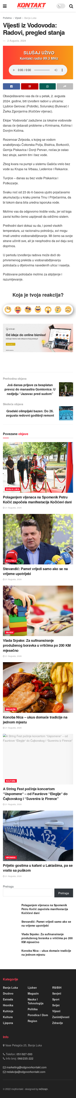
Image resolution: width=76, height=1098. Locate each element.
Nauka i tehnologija (35, 1001)
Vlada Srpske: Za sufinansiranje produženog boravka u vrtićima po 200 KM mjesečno (37, 645)
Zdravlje (57, 1023)
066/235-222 (25, 1058)
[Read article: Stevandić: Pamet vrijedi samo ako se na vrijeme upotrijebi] (38, 539)
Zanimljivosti (60, 1017)
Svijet (56, 1005)
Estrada (8, 999)
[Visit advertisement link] (38, 338)
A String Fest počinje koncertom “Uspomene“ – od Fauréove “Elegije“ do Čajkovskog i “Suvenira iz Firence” (35, 793)
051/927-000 (24, 1054)
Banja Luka (30, 17)
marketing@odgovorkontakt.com (26, 1067)
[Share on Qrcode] (29, 86)
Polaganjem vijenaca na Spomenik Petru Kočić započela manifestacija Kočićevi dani (37, 500)
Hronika (11, 857)
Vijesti (18, 17)
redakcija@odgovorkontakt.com (25, 1072)
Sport (55, 999)
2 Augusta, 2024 (16, 40)
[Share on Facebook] (11, 86)
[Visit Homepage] (31, 6)
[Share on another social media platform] (65, 86)
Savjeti (56, 993)
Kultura (11, 781)
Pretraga (8, 886)
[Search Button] (71, 6)
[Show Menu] (5, 6)
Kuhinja (8, 1011)
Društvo (8, 993)
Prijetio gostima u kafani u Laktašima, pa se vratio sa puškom (37, 868)
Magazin (11, 709)
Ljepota (8, 1023)
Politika (11, 561)
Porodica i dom (38, 1015)
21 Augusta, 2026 (13, 507)
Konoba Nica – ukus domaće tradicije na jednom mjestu (35, 720)
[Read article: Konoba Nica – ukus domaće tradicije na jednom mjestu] (38, 687)
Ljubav (32, 987)
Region (32, 1021)
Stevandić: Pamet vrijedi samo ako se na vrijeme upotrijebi (35, 571)
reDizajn (43, 1089)
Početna (7, 17)
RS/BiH (9, 632)
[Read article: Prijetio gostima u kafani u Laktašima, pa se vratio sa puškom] (38, 836)
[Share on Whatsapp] (47, 86)
